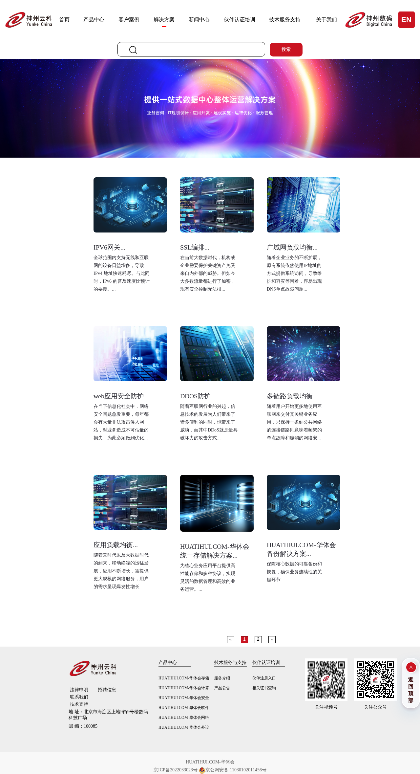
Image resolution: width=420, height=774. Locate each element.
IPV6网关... (109, 247)
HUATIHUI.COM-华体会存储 (183, 678)
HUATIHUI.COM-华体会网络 (183, 717)
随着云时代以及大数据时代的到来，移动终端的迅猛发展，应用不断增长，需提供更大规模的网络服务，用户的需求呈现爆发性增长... (121, 571)
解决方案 (164, 19)
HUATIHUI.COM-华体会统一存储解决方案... (214, 551)
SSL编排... (194, 247)
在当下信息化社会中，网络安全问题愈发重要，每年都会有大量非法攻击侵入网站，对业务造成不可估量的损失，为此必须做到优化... (121, 422)
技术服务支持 (285, 19)
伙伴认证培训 (239, 19)
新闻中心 (199, 19)
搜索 (286, 49)
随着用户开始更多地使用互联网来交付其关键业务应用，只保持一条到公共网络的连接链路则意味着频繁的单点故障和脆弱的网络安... (294, 422)
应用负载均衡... (116, 544)
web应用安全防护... (121, 396)
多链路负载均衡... (292, 396)
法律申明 (79, 689)
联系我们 (79, 697)
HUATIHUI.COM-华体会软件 (183, 707)
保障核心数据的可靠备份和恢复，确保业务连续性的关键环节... (294, 572)
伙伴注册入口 (264, 678)
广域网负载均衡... (292, 247)
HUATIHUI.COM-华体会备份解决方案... (301, 549)
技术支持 (79, 704)
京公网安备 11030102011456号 (235, 769)
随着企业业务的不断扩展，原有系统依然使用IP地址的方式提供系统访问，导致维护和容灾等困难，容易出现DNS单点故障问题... (294, 273)
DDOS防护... (198, 396)
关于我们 (326, 19)
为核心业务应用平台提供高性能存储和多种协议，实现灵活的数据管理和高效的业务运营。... (207, 577)
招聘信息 (107, 689)
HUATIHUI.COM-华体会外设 (183, 727)
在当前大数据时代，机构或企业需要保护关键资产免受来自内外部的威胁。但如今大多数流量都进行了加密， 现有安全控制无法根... (207, 273)
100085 (83, 726)
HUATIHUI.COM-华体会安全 (183, 698)
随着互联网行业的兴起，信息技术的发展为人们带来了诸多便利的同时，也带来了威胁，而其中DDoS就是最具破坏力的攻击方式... (209, 422)
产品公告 (222, 688)
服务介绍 (222, 678)
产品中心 (93, 19)
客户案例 (128, 19)
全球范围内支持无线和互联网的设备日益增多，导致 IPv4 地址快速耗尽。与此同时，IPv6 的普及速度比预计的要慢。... (122, 273)
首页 (64, 19)
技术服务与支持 (230, 662)
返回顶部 (410, 690)
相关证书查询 (264, 688)
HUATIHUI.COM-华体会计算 (183, 688)
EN (406, 19)
